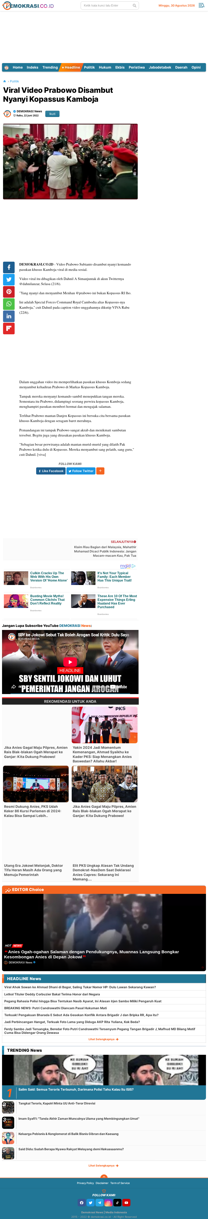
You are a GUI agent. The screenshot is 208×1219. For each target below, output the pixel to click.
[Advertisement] (104, 36)
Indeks (32, 67)
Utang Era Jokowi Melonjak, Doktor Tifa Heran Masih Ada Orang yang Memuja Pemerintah (33, 870)
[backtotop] (104, 1178)
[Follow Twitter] (91, 1202)
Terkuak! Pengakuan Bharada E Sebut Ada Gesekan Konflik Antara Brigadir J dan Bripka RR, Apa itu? (81, 1015)
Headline (72, 67)
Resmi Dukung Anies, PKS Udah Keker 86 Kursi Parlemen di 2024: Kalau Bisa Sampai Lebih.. (32, 811)
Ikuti (52, 114)
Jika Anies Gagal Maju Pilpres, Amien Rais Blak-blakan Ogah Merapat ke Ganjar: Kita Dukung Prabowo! (36, 752)
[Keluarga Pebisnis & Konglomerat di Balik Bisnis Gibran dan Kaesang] (8, 1138)
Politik (89, 67)
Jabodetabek (160, 67)
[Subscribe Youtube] (126, 1202)
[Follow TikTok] (117, 1202)
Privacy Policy (85, 1183)
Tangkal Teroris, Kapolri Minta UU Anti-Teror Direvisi (56, 1103)
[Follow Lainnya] (100, 471)
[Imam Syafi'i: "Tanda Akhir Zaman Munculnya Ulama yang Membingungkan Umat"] (8, 1123)
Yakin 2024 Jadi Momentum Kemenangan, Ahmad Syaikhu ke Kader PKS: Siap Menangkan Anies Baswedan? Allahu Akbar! (102, 754)
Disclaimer (102, 1183)
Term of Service (120, 1183)
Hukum (105, 67)
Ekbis (120, 67)
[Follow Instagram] (108, 1202)
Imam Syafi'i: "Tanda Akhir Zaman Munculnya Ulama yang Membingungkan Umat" (78, 1119)
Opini (196, 67)
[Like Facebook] (82, 1202)
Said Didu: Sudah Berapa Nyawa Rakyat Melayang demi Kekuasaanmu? (71, 1149)
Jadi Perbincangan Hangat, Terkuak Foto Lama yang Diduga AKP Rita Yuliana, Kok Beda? (72, 1022)
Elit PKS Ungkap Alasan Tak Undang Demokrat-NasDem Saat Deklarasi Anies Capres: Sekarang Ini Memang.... (103, 872)
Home (18, 67)
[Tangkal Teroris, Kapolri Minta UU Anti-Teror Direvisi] (8, 1107)
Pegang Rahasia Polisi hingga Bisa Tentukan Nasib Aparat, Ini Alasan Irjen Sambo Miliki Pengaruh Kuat (82, 1001)
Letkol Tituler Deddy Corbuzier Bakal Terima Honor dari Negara (52, 994)
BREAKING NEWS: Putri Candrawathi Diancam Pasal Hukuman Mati (55, 1008)
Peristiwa (137, 67)
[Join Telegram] (99, 1202)
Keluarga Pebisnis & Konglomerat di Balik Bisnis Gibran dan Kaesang (68, 1134)
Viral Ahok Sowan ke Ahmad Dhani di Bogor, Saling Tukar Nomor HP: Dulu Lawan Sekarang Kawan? (80, 987)
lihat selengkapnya (102, 1039)
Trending (50, 67)
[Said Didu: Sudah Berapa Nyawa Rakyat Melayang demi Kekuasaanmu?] (8, 1153)
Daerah (181, 67)
